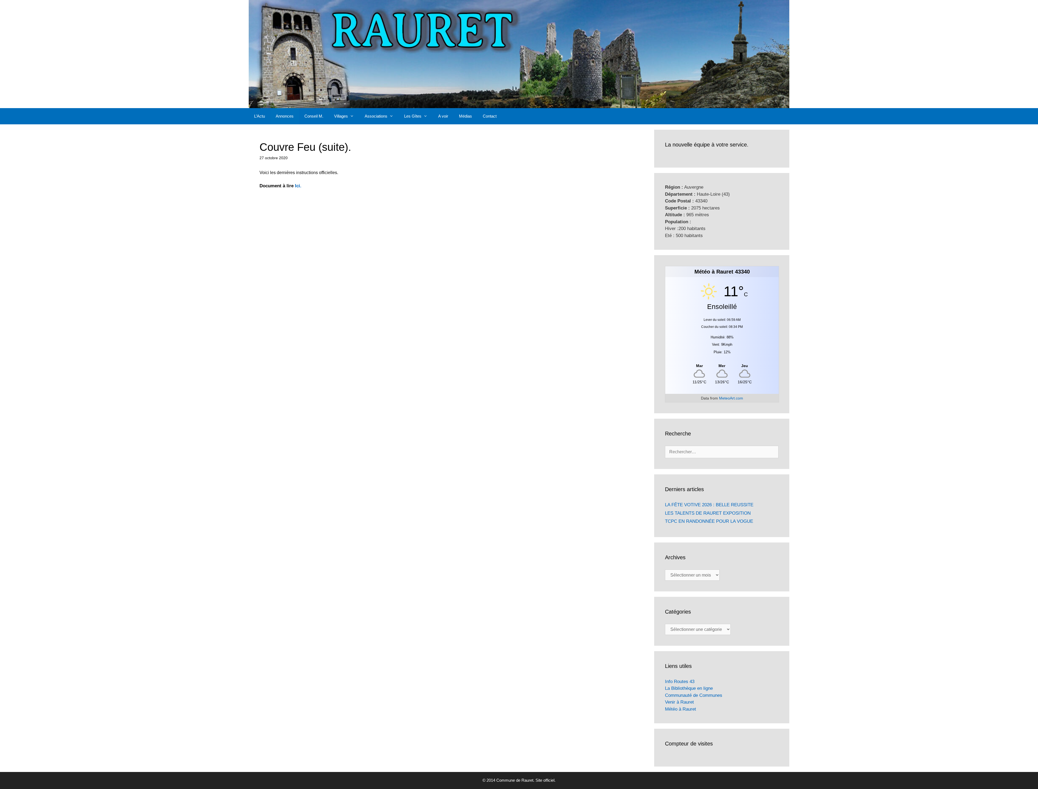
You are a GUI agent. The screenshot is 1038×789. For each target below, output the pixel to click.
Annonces (285, 116)
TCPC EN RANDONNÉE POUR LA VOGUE (709, 521)
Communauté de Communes (693, 695)
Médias (465, 116)
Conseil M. (313, 116)
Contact (490, 116)
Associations (376, 116)
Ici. (298, 185)
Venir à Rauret (679, 702)
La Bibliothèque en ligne (689, 688)
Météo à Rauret (680, 709)
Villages (341, 116)
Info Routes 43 (679, 681)
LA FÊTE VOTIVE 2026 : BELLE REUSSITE (709, 504)
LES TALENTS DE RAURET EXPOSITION (708, 513)
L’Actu (259, 116)
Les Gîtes (412, 116)
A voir (443, 116)
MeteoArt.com (731, 398)
